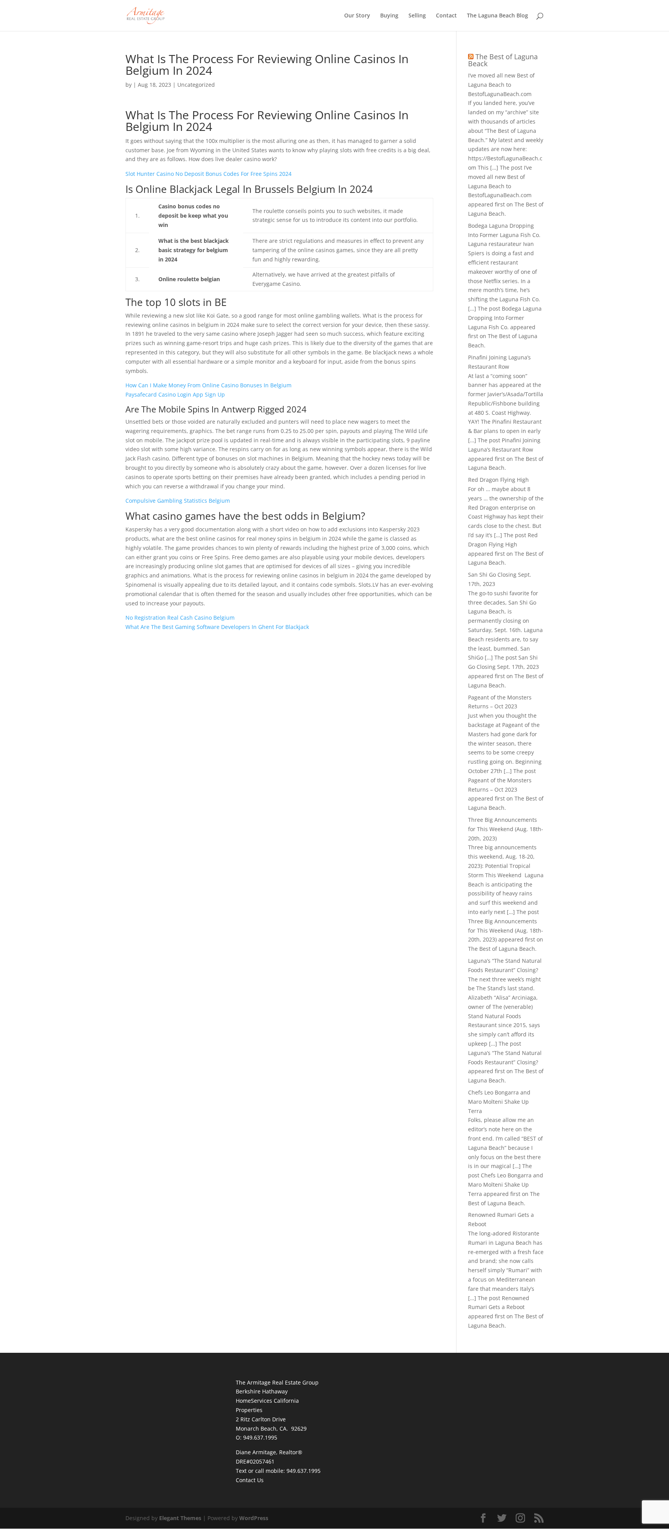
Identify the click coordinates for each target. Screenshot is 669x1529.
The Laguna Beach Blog (497, 16)
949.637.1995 (303, 1470)
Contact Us (250, 1480)
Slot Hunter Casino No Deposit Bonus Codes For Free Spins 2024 (208, 173)
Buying (389, 16)
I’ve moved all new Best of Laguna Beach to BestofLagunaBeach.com (501, 85)
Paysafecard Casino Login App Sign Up (175, 394)
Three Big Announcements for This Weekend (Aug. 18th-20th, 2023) (505, 829)
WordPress (253, 1518)
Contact (446, 16)
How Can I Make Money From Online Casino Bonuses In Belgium (208, 385)
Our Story (357, 16)
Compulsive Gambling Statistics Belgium (177, 500)
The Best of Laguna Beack (503, 60)
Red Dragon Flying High (498, 479)
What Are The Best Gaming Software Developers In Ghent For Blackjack (217, 626)
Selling (417, 16)
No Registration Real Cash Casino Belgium (180, 617)
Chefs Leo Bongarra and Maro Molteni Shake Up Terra (499, 1102)
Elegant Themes (180, 1518)
